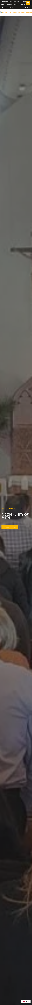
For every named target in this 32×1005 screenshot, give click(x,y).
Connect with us (10, 527)
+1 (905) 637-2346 (8, 7)
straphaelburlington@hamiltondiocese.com (14, 4)
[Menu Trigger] (28, 3)
